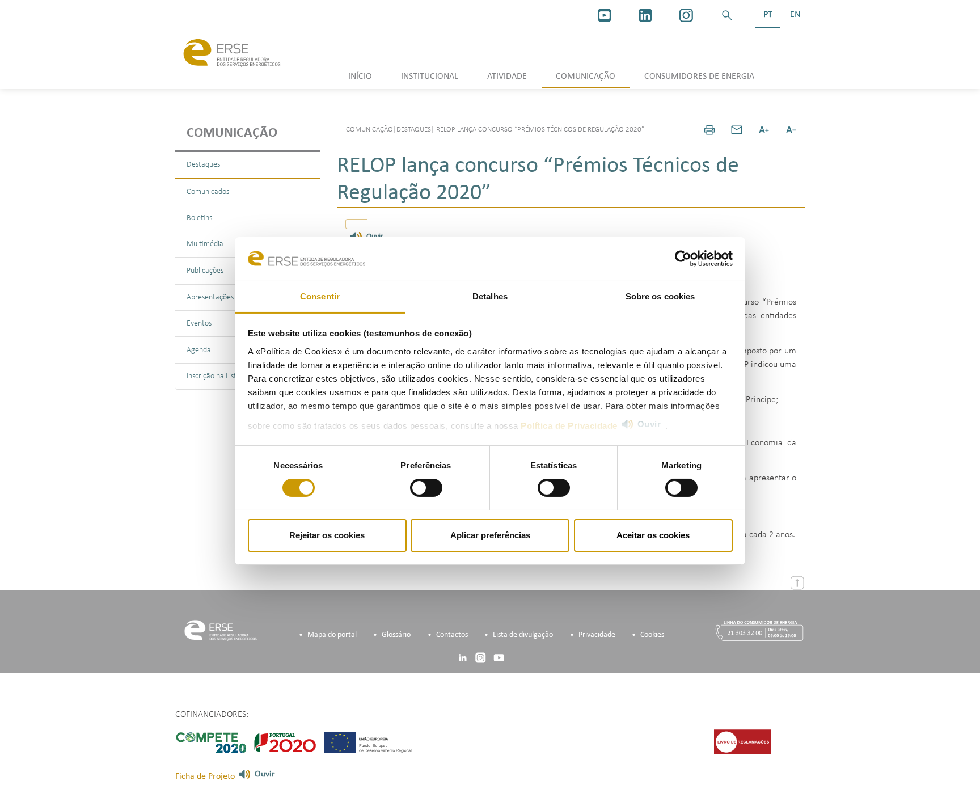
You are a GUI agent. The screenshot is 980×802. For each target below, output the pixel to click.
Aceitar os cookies (653, 535)
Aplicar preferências (490, 535)
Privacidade (596, 635)
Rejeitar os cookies (327, 535)
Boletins (199, 218)
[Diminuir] (791, 129)
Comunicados (208, 192)
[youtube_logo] (604, 15)
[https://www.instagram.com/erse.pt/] (686, 15)
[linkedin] (645, 15)
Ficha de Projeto (205, 776)
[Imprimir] (709, 129)
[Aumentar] (764, 129)
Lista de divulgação (523, 635)
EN (795, 14)
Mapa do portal (332, 635)
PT (767, 14)
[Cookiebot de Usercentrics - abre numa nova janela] (683, 258)
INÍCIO (360, 76)
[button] (727, 15)
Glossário (396, 635)
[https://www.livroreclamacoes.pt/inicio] (742, 741)
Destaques (203, 165)
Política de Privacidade (569, 425)
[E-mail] (736, 129)
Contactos (452, 635)
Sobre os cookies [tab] (660, 296)
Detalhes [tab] (490, 296)
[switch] (426, 488)
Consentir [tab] (320, 296)
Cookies (652, 635)
